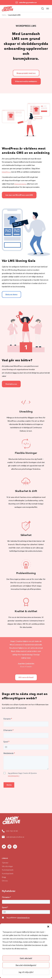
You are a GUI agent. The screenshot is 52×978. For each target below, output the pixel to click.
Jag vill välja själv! (26, 972)
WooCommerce (20, 184)
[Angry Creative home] (7, 8)
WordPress (6, 172)
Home (4, 15)
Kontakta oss (11, 384)
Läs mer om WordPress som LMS (19, 195)
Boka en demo (11, 294)
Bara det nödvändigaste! (26, 965)
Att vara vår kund (26, 677)
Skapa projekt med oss (26, 73)
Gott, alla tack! (26, 958)
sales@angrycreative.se (15, 837)
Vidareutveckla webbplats (26, 81)
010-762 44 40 (12, 831)
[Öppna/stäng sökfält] (42, 8)
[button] (48, 926)
